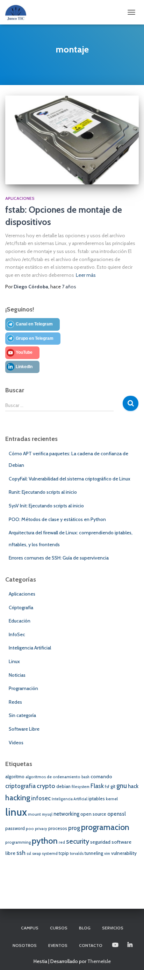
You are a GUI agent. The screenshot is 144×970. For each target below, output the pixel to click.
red (62, 842)
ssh (21, 853)
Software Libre (24, 729)
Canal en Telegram (34, 324)
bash (85, 777)
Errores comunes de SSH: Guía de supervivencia (59, 558)
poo (30, 828)
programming (18, 842)
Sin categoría (22, 715)
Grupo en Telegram (34, 338)
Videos (16, 742)
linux (16, 812)
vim (107, 853)
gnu (121, 786)
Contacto (90, 945)
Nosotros (25, 945)
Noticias (17, 675)
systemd (50, 853)
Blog (85, 927)
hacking (17, 797)
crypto (46, 786)
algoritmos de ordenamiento (53, 776)
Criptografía (21, 607)
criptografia (20, 785)
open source (93, 814)
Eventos (57, 945)
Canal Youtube (116, 945)
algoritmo (14, 776)
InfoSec (17, 634)
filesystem (80, 787)
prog (74, 827)
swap (36, 853)
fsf (107, 786)
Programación (23, 688)
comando (101, 776)
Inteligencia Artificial (30, 648)
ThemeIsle (99, 961)
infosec (41, 798)
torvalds (77, 853)
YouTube (24, 352)
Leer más (86, 275)
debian (63, 786)
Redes (15, 702)
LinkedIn (24, 366)
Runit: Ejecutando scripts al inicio (43, 492)
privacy (41, 829)
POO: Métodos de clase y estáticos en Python (57, 519)
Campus (29, 927)
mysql (47, 814)
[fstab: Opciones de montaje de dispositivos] (72, 140)
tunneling (94, 853)
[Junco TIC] (18, 12)
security (77, 841)
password (15, 828)
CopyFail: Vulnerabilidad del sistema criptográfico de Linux (69, 479)
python (45, 841)
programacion (105, 827)
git (112, 786)
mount (34, 814)
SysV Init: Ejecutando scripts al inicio (46, 505)
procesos (57, 828)
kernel (112, 798)
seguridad (100, 842)
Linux (14, 661)
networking (66, 814)
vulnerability (124, 853)
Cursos (58, 927)
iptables (96, 798)
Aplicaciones (20, 198)
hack (133, 786)
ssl (29, 853)
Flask (97, 785)
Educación (19, 621)
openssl (116, 814)
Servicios (112, 927)
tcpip (64, 853)
